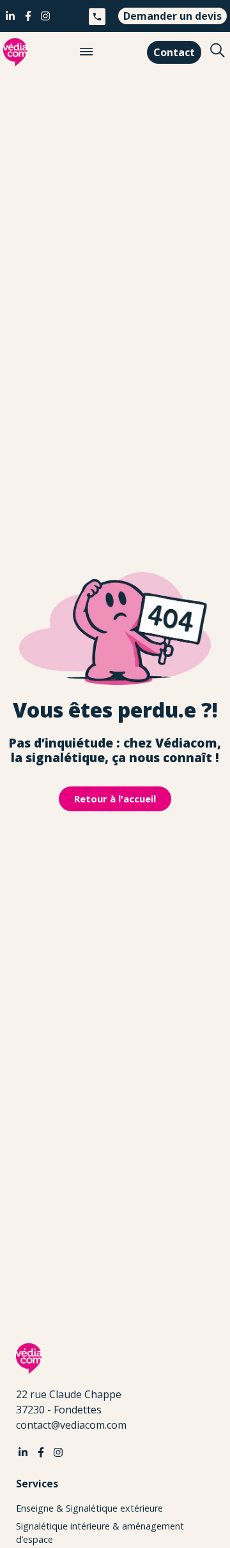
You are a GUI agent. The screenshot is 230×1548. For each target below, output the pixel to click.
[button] (86, 52)
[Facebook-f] (27, 16)
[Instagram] (45, 16)
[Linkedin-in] (10, 16)
